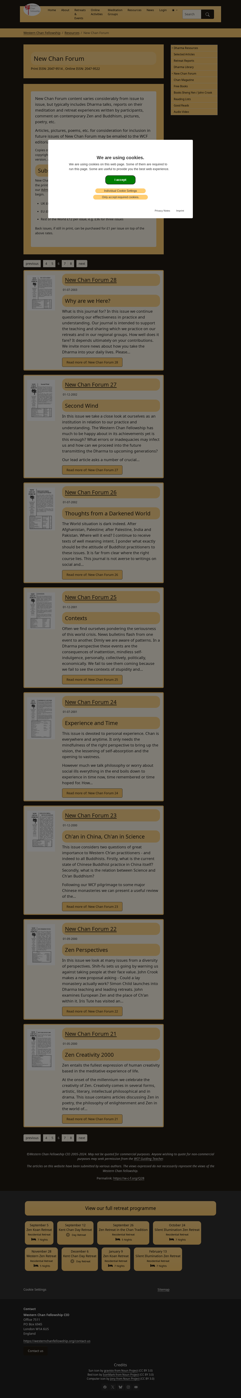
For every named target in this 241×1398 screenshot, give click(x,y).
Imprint (180, 210)
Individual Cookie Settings (120, 190)
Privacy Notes (162, 210)
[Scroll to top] (7, 1389)
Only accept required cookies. (120, 197)
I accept (120, 180)
